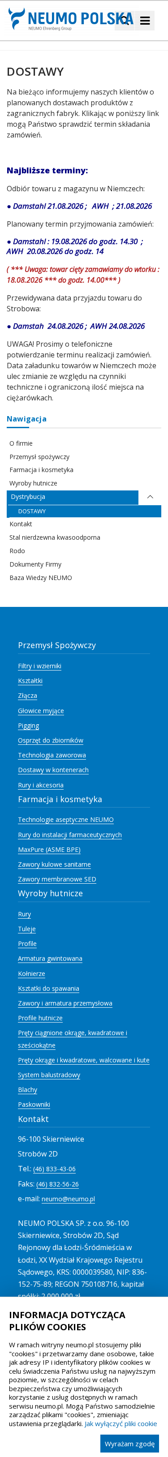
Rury (24, 914)
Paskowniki (34, 1104)
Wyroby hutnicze (33, 483)
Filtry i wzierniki (39, 666)
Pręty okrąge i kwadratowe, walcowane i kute (84, 1060)
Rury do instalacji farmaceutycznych (70, 834)
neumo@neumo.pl (68, 1199)
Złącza (27, 695)
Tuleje (27, 928)
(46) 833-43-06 (54, 1169)
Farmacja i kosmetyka (41, 469)
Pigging (28, 725)
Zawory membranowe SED (57, 879)
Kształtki (30, 680)
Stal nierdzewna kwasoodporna (54, 537)
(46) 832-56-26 (57, 1184)
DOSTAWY (32, 511)
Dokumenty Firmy (35, 564)
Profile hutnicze (40, 1018)
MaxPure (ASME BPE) (49, 849)
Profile (27, 943)
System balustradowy (49, 1074)
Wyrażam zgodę (130, 1443)
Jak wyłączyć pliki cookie (121, 1423)
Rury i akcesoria (41, 785)
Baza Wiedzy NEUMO (40, 577)
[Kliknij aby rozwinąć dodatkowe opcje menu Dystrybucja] (149, 497)
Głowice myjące (41, 710)
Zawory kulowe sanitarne (54, 864)
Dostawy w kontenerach (53, 769)
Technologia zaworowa (52, 755)
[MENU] (145, 20)
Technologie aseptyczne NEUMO (66, 819)
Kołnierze (31, 973)
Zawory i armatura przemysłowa (65, 1003)
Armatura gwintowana (50, 958)
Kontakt (20, 524)
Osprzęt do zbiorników (50, 740)
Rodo (17, 550)
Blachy (27, 1089)
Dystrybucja (28, 496)
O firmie (21, 443)
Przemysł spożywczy (39, 456)
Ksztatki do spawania (48, 988)
